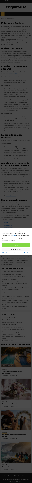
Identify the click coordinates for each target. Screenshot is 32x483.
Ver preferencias (16, 249)
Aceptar (16, 245)
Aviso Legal (27, 252)
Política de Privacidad (18, 252)
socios (14, 235)
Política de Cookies (7, 252)
